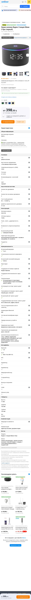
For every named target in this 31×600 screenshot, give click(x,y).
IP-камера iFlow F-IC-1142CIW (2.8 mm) (20, 508)
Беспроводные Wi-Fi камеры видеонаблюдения (22, 506)
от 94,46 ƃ (4, 491)
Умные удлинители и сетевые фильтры (7, 526)
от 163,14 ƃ (18, 511)
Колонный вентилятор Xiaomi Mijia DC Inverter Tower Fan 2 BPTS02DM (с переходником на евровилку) (21, 528)
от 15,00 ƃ (18, 491)
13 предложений (5, 493)
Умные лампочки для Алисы (21, 486)
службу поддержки (5, 463)
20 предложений (19, 513)
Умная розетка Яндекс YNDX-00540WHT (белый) (7, 508)
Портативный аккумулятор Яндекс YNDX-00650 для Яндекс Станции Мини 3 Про (7, 488)
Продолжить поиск (15, 545)
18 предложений (5, 533)
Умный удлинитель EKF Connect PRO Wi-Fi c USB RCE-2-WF (7, 528)
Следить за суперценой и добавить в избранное (16, 116)
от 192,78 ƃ (18, 531)
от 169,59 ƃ (4, 531)
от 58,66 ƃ (4, 511)
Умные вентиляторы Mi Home (22, 526)
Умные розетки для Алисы (7, 506)
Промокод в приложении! (10, 10)
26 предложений (5, 513)
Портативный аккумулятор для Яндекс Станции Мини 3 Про (7, 486)
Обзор (17, 518)
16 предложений (19, 493)
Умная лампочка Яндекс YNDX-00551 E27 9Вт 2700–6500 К (21, 488)
